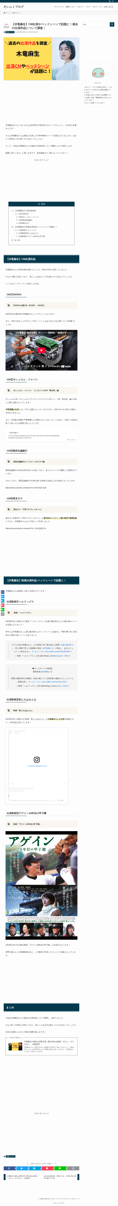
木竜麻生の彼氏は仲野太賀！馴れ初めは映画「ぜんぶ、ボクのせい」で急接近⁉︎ (49, 1043)
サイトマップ (56, 1199)
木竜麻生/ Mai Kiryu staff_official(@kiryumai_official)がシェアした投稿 (36, 800)
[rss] (109, 1)
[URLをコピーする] (73, 1168)
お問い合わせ (44, 1199)
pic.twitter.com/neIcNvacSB (54, 682)
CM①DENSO (23, 214)
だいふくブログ (14, 6)
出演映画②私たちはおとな (28, 233)
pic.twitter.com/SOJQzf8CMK (58, 652)
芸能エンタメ (10, 32)
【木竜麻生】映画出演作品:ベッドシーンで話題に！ (36, 227)
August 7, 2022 (62, 656)
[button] (10, 1168)
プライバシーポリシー (70, 1199)
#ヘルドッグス (38, 652)
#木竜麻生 (47, 648)
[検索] (112, 1)
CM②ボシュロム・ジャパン (29, 217)
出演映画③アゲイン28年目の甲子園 (32, 236)
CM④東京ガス (24, 223)
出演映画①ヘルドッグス (27, 230)
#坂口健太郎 (66, 645)
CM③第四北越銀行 (25, 220)
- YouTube (12, 433)
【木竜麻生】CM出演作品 (25, 211)
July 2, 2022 (62, 686)
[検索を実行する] (112, 24)
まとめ (17, 240)
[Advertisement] (41, 100)
